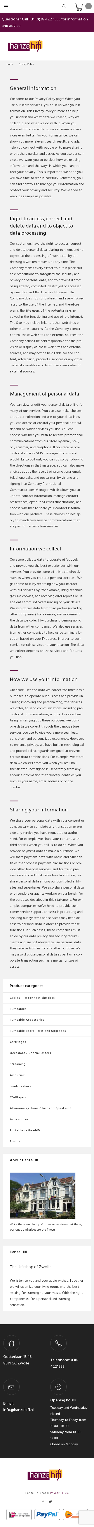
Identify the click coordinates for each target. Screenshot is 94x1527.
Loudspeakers (20, 1086)
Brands (15, 1141)
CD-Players (18, 1097)
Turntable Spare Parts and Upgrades (38, 1030)
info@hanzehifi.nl (18, 1410)
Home (10, 64)
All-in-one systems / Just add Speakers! (40, 1108)
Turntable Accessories (27, 1019)
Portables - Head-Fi (25, 1130)
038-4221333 (64, 1363)
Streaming (18, 1064)
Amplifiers (18, 1075)
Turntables (18, 1008)
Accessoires (19, 1119)
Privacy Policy (59, 1493)
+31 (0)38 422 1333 (44, 19)
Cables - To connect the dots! (33, 997)
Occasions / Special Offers (30, 1052)
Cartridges (18, 1041)
